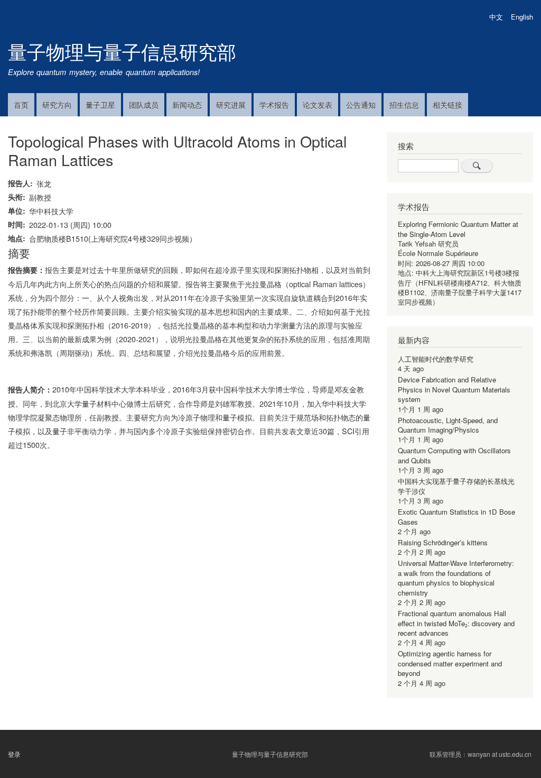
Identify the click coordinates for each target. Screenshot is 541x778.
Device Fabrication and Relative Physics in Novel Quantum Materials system (454, 389)
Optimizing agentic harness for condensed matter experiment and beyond (450, 663)
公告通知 (361, 104)
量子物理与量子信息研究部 (122, 51)
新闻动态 (187, 104)
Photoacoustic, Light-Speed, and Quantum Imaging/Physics (448, 425)
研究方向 (57, 104)
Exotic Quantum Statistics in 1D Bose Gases (456, 516)
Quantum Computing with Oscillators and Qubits (454, 455)
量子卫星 (100, 104)
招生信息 (404, 104)
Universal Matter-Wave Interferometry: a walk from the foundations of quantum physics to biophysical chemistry (456, 577)
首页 (21, 104)
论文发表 (317, 104)
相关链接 (447, 104)
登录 (14, 754)
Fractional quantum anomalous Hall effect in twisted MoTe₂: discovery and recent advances (456, 623)
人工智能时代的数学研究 (435, 359)
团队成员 (143, 104)
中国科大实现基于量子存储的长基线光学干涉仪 (456, 486)
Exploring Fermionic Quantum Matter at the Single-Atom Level (458, 229)
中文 (496, 17)
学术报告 (274, 104)
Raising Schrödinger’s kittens (443, 542)
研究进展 (231, 104)
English (522, 17)
